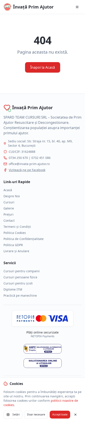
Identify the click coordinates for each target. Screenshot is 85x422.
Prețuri (8, 214)
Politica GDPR (13, 245)
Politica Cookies (14, 233)
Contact (9, 220)
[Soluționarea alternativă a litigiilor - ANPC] (43, 348)
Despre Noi (11, 196)
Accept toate (60, 414)
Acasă (7, 190)
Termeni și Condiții (17, 227)
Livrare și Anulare (16, 251)
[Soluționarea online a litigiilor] (43, 363)
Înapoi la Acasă (42, 67)
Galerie (8, 208)
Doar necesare (36, 414)
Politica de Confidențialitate (23, 239)
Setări (16, 414)
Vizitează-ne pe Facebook (27, 170)
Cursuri (8, 202)
